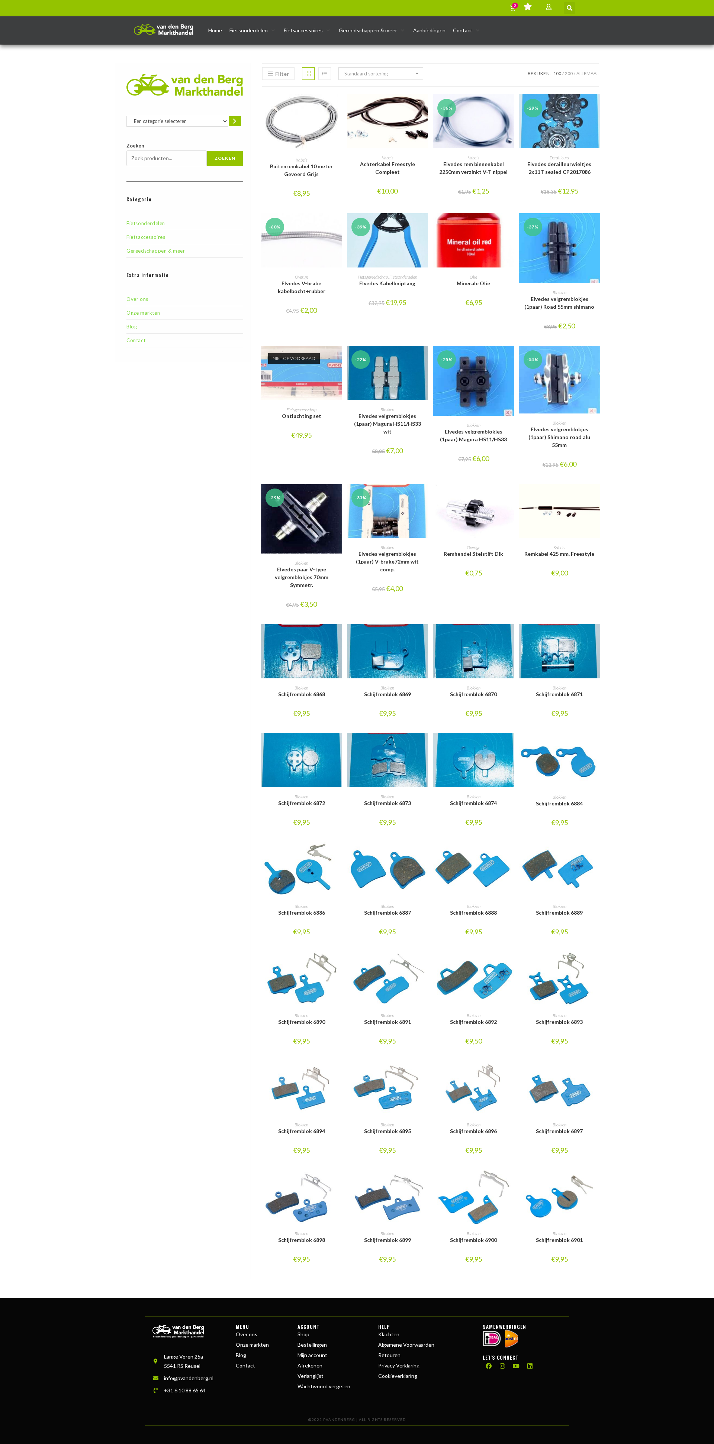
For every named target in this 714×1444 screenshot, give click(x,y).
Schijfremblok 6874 (473, 803)
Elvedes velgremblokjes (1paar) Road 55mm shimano (559, 303)
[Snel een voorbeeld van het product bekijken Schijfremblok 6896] (510, 1073)
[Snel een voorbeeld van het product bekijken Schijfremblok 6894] (338, 1073)
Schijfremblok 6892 (473, 1022)
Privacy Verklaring (398, 1365)
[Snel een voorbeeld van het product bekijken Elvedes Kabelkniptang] (424, 226)
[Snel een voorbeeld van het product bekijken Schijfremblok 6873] (424, 746)
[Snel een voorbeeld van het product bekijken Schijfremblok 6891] (424, 964)
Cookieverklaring (397, 1376)
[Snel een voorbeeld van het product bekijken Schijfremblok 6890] (338, 964)
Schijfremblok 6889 (559, 912)
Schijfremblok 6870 (473, 694)
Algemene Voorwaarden (406, 1344)
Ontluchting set (301, 416)
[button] (569, 8)
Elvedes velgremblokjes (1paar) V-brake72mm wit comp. (387, 561)
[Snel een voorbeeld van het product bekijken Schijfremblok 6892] (510, 964)
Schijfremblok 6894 (301, 1131)
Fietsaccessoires (145, 237)
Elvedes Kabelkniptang (387, 283)
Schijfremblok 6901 (559, 1240)
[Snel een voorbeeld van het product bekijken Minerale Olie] (510, 226)
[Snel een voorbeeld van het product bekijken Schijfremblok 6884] (596, 746)
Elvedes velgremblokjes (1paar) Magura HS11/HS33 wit (387, 424)
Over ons (137, 299)
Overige (301, 277)
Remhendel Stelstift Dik (473, 554)
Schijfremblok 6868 (301, 694)
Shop (303, 1334)
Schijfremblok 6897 (559, 1131)
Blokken (559, 292)
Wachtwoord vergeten (324, 1386)
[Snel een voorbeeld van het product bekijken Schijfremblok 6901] (596, 1182)
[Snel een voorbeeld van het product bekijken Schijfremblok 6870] (510, 637)
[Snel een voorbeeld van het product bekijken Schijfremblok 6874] (510, 746)
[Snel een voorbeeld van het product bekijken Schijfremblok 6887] (424, 855)
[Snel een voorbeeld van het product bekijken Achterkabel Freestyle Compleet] (424, 107)
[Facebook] (489, 1366)
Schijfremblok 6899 (387, 1240)
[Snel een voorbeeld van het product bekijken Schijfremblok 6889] (596, 855)
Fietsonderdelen (145, 223)
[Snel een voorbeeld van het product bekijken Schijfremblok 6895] (424, 1073)
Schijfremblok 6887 (387, 912)
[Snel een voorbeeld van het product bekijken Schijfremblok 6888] (510, 855)
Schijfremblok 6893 (559, 1022)
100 (557, 73)
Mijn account (312, 1355)
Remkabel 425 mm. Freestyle (559, 554)
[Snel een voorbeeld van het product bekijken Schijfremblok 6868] (338, 637)
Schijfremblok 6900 (473, 1240)
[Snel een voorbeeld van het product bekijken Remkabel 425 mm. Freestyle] (596, 497)
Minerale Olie (473, 283)
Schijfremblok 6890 (301, 1022)
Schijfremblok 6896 (473, 1131)
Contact (135, 340)
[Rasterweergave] (308, 73)
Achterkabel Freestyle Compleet (387, 168)
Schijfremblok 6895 (387, 1131)
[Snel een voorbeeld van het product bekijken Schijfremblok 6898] (338, 1182)
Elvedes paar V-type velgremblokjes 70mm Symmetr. (301, 577)
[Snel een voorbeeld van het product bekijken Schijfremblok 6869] (424, 637)
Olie (473, 277)
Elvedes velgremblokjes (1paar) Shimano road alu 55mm (559, 437)
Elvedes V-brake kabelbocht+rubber (301, 287)
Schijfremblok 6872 (301, 803)
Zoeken (135, 146)
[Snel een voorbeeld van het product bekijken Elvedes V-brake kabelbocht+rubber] (338, 226)
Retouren (389, 1355)
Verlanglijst (311, 1376)
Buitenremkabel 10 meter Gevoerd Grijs (301, 170)
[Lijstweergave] (324, 73)
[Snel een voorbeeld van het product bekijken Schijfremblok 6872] (338, 746)
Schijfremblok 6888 (473, 912)
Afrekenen (310, 1365)
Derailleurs (559, 157)
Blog (131, 327)
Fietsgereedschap (373, 277)
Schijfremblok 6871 (559, 694)
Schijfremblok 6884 (559, 803)
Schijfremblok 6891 (387, 1022)
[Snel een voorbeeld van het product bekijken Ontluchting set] (338, 358)
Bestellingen (312, 1344)
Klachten (388, 1334)
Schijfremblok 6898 (301, 1240)
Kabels (302, 160)
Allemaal (587, 73)
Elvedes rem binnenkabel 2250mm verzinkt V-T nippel (473, 168)
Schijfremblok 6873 (387, 803)
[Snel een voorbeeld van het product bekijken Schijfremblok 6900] (510, 1182)
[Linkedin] (530, 1366)
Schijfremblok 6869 (387, 694)
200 (569, 73)
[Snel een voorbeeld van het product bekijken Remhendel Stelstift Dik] (510, 497)
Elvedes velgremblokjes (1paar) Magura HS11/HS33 (473, 435)
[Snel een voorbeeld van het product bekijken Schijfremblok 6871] (596, 637)
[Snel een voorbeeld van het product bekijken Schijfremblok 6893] (596, 964)
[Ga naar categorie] (234, 121)
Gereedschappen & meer (155, 251)
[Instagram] (502, 1366)
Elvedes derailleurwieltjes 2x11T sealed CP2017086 (559, 168)
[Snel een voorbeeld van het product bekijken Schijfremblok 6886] (338, 855)
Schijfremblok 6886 (301, 912)
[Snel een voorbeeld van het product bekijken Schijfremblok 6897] (596, 1073)
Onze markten (143, 313)
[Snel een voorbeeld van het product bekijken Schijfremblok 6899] (424, 1182)
